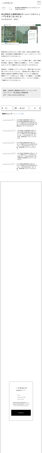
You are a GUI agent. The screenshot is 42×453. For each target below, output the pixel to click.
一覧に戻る (21, 108)
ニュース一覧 (18, 114)
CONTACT (21, 413)
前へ (6, 108)
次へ (35, 108)
